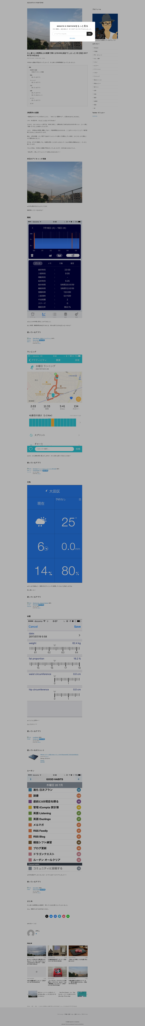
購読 (89, 34)
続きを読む (72, 38)
